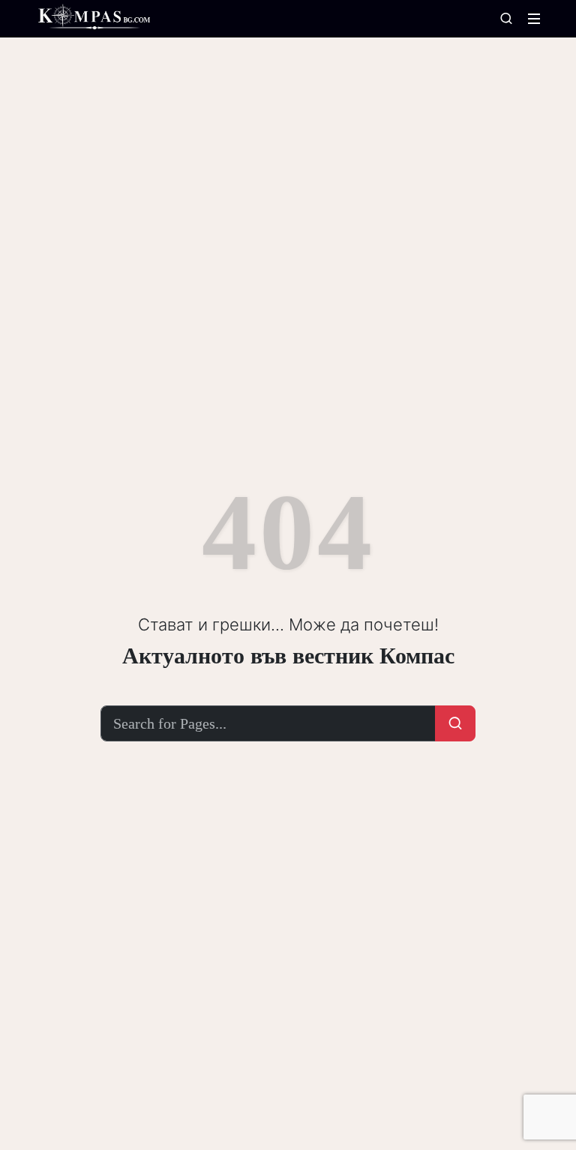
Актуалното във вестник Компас (288, 655)
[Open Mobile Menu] (534, 19)
